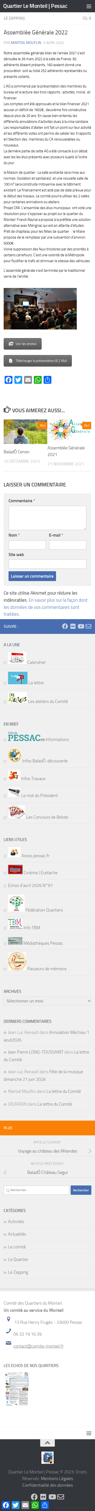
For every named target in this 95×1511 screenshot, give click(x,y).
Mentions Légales (57, 1478)
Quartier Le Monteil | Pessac (35, 6)
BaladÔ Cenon (16, 452)
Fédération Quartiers (44, 910)
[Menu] (89, 6)
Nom (14, 535)
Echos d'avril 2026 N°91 (30, 885)
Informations (57, 739)
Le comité (17, 1247)
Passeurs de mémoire (46, 968)
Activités (16, 1221)
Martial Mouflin (26, 43)
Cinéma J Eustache (40, 872)
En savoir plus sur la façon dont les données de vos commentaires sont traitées (46, 607)
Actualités (17, 1234)
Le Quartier (18, 1259)
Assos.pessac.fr (34, 855)
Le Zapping (14, 18)
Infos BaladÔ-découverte (44, 761)
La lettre (36, 682)
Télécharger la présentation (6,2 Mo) (41, 361)
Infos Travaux (33, 778)
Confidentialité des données (47, 1485)
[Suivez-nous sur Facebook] (65, 626)
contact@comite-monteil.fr (38, 1346)
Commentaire (22, 500)
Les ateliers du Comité (47, 701)
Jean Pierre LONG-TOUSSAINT (35, 1052)
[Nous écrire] (88, 626)
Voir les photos (26, 344)
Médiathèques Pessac (42, 943)
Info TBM (31, 927)
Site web (16, 554)
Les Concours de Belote (46, 817)
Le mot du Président (39, 795)
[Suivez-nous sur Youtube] (81, 626)
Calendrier (36, 662)
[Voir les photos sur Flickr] (73, 626)
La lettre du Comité (64, 1091)
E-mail (56, 535)
